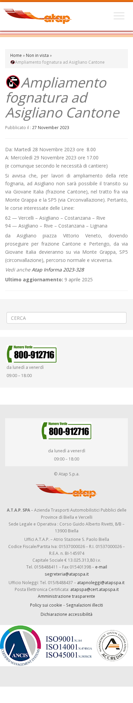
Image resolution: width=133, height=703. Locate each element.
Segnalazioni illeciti (84, 605)
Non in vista (37, 55)
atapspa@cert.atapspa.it (94, 589)
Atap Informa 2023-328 (58, 269)
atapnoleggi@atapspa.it (100, 582)
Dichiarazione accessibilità (66, 614)
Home (16, 55)
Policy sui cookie (46, 605)
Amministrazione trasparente (66, 596)
